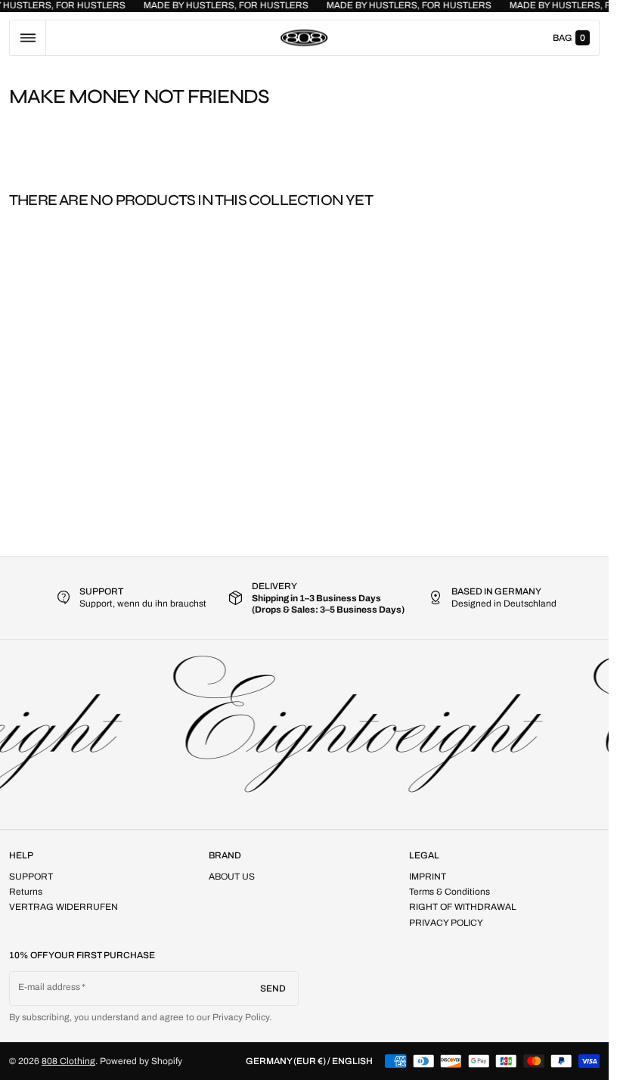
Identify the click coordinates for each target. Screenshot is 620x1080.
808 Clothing (68, 1061)
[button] (27, 37)
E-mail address (49, 987)
